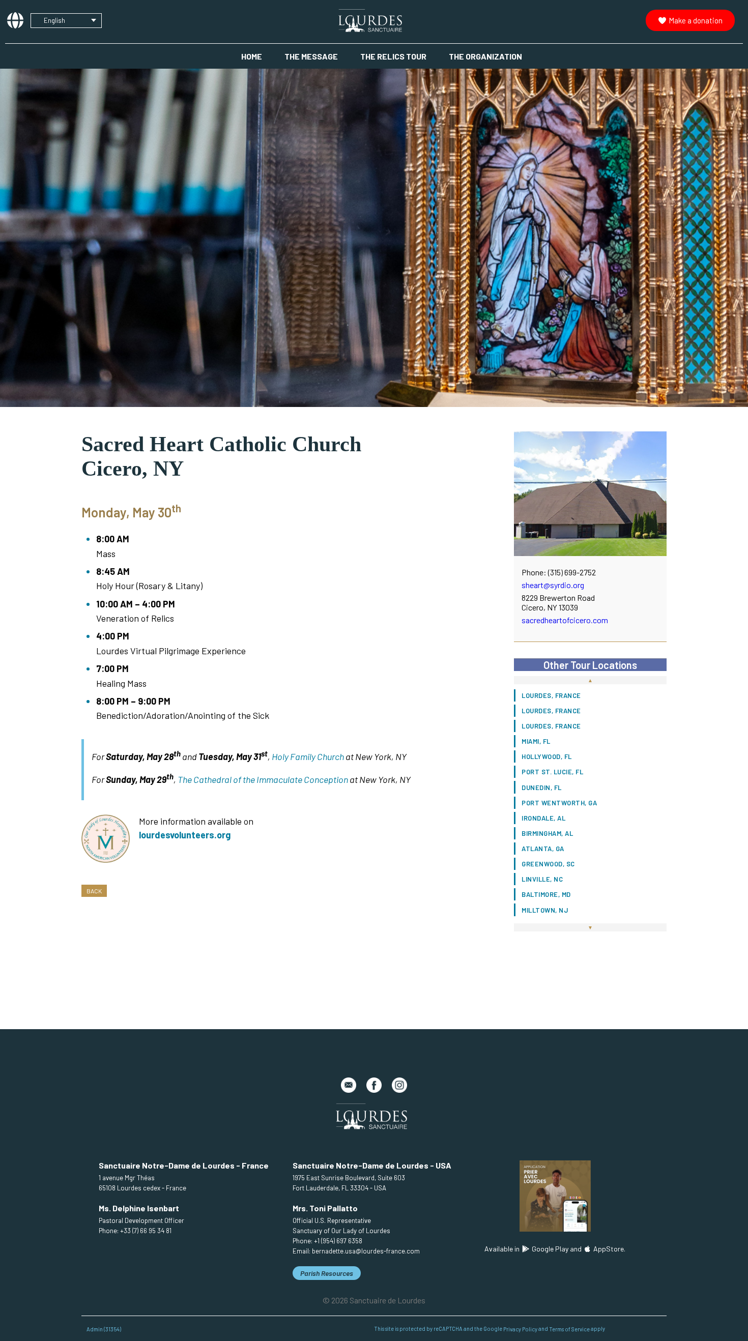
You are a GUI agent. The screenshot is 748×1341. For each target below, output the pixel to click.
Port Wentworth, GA (559, 803)
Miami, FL (536, 741)
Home (251, 56)
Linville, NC (542, 879)
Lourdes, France (551, 695)
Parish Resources (326, 1273)
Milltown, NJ (545, 910)
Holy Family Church (308, 756)
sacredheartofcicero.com (565, 620)
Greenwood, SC (548, 864)
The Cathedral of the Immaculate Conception (263, 779)
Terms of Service (569, 1328)
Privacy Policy (520, 1328)
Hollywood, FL (547, 756)
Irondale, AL (543, 818)
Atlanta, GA (543, 848)
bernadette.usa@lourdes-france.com (366, 1251)
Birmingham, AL (547, 833)
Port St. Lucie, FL (552, 772)
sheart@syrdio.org (553, 585)
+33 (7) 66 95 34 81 (145, 1231)
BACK (94, 890)
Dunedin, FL (542, 787)
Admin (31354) (104, 1328)
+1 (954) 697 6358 (338, 1241)
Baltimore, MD (546, 894)
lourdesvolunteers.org (185, 834)
